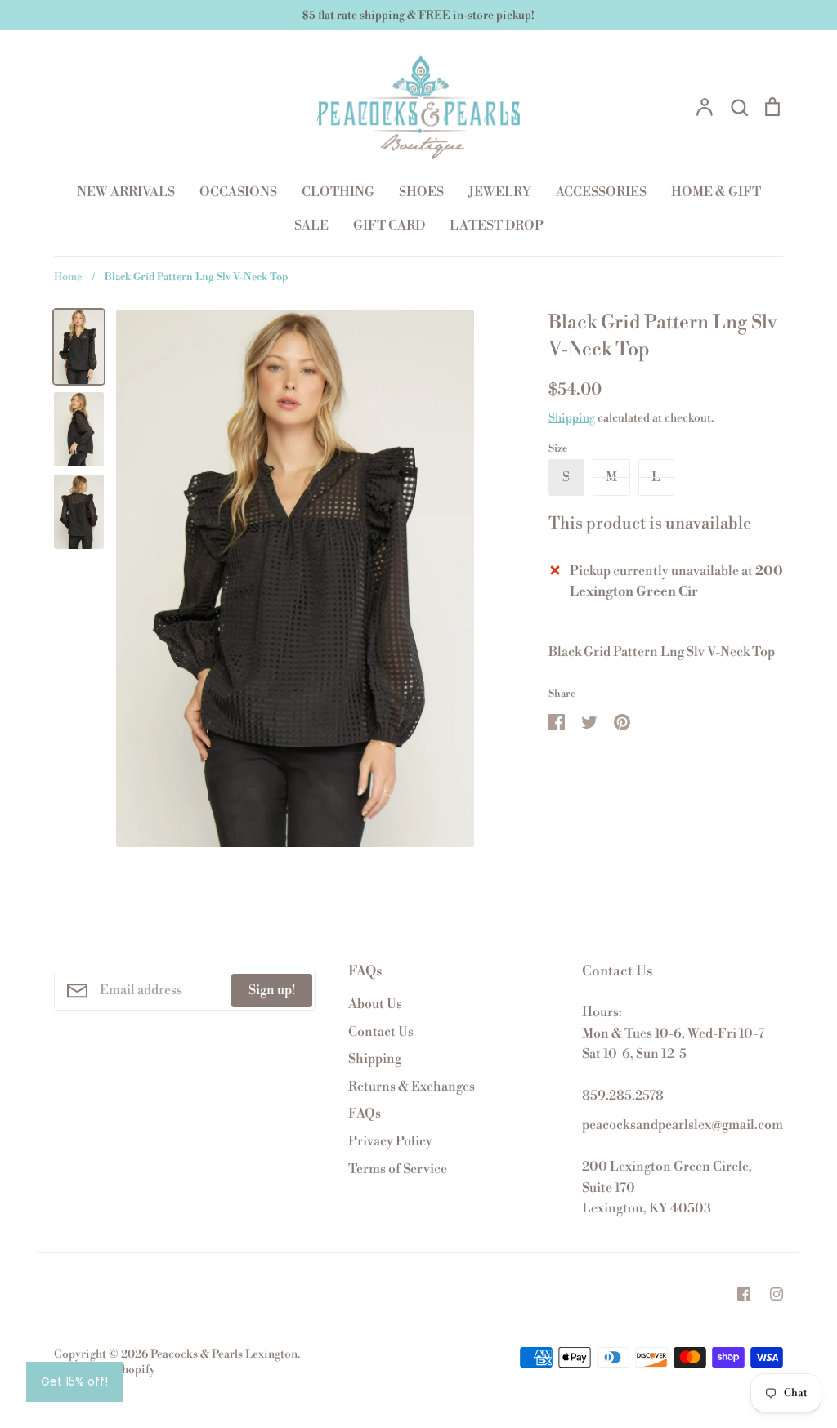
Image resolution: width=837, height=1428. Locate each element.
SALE (311, 225)
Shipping (571, 418)
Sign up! (271, 990)
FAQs (364, 1113)
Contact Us (381, 1032)
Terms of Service (397, 1169)
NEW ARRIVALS (126, 192)
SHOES (421, 192)
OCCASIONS (238, 192)
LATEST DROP (497, 225)
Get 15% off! (74, 1381)
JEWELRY (499, 192)
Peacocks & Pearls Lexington (224, 1354)
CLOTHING (338, 192)
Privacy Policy (390, 1141)
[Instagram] (776, 1294)
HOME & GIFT (716, 192)
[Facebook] (743, 1294)
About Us (375, 1004)
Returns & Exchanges (411, 1086)
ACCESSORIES (601, 192)
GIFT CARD (389, 225)
